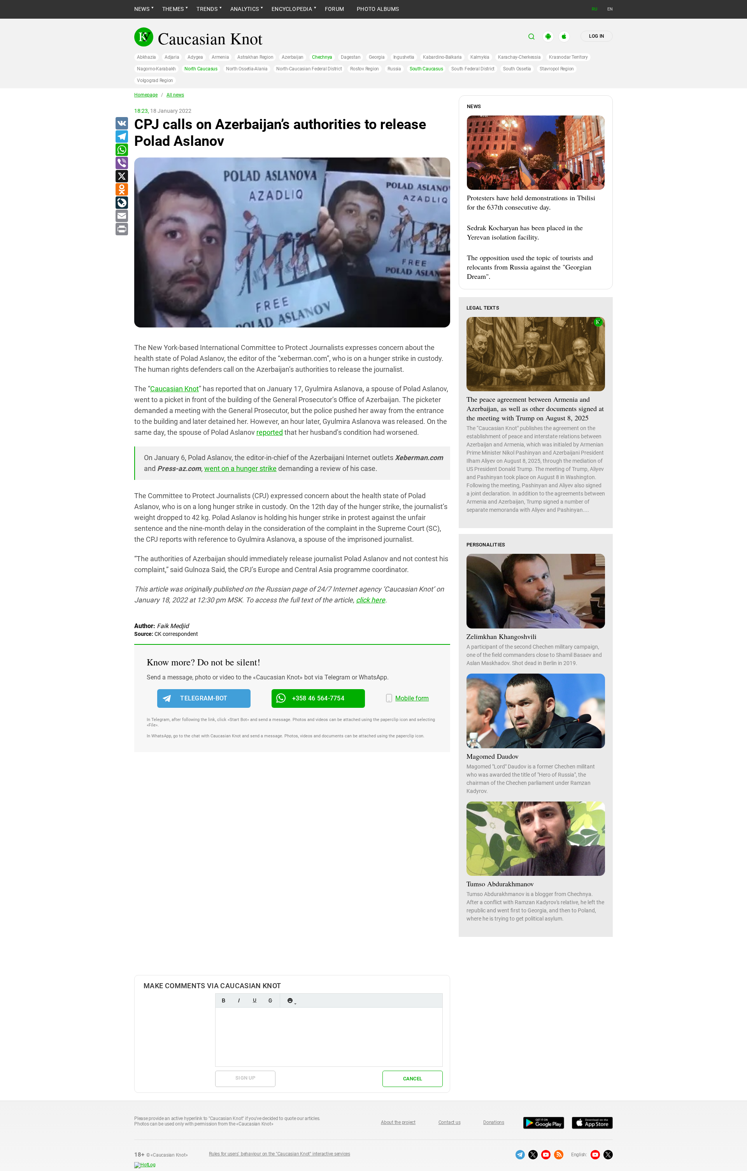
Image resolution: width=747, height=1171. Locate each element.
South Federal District (472, 69)
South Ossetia (517, 69)
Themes (173, 9)
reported (269, 432)
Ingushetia (404, 57)
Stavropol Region (557, 69)
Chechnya (322, 57)
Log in (596, 36)
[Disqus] (292, 871)
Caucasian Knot (174, 389)
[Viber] (121, 163)
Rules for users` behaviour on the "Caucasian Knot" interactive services (279, 1154)
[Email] (121, 216)
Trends (206, 9)
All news (175, 95)
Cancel (413, 1079)
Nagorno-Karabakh (156, 69)
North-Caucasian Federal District (309, 69)
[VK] (121, 123)
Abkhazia (146, 57)
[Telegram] (121, 137)
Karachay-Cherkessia (519, 57)
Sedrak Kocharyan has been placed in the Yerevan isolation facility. (525, 232)
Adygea (195, 57)
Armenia (220, 57)
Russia (394, 69)
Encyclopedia (292, 9)
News (141, 9)
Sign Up (245, 1078)
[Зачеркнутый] (270, 1000)
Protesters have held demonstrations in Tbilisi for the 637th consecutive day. (531, 202)
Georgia (376, 57)
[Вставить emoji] (290, 1000)
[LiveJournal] (121, 203)
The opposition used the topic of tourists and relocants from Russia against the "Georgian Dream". (530, 267)
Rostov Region (364, 69)
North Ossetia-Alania (247, 69)
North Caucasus (200, 69)
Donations (493, 1122)
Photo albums (378, 9)
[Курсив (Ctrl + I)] (239, 1000)
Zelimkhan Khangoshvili (501, 636)
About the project (398, 1122)
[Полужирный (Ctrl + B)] (223, 1000)
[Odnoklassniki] (121, 189)
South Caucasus (426, 69)
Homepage (146, 95)
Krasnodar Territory (568, 57)
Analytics (244, 9)
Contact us (449, 1122)
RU (594, 9)
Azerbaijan (292, 57)
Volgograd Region (155, 80)
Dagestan (350, 57)
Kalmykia (479, 57)
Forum (334, 9)
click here (370, 600)
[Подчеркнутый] (254, 1000)
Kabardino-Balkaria (442, 57)
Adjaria (172, 57)
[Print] (121, 229)
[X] (121, 176)
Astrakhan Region (255, 57)
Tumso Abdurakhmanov (500, 883)
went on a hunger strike (240, 468)
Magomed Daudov (492, 756)
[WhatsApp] (121, 150)
